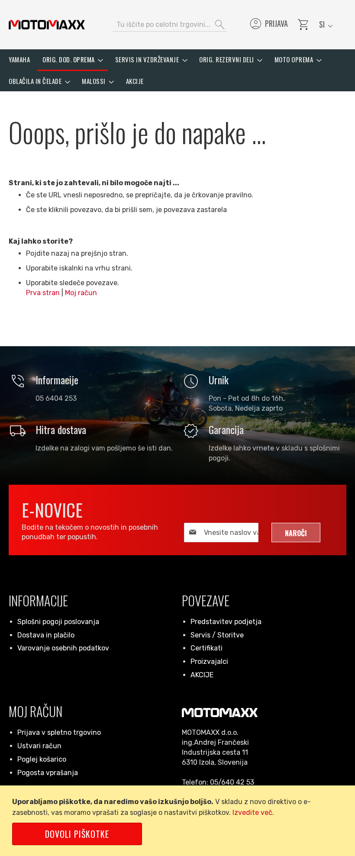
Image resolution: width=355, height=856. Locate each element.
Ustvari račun (39, 746)
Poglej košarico (41, 759)
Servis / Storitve (217, 635)
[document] (179, 820)
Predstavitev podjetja (225, 622)
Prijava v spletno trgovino (59, 732)
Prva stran (43, 293)
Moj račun (81, 293)
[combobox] (170, 25)
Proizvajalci (209, 661)
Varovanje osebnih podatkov (63, 648)
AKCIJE (201, 675)
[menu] (177, 70)
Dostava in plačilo (45, 635)
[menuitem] (19, 59)
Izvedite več (252, 812)
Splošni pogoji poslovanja (58, 622)
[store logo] (47, 24)
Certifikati (206, 648)
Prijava (268, 24)
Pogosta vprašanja (47, 773)
